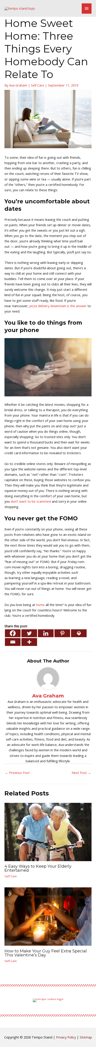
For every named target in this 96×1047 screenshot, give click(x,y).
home (40, 604)
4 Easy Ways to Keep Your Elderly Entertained (37, 868)
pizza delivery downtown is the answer (58, 306)
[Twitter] (29, 633)
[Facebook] (13, 633)
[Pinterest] (62, 633)
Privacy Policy (66, 1037)
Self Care (37, 85)
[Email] (13, 642)
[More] (29, 642)
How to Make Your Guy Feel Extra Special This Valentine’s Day (45, 953)
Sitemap (86, 1037)
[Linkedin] (46, 633)
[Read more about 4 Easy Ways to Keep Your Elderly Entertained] (48, 831)
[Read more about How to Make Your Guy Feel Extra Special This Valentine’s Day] (48, 916)
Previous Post (17, 772)
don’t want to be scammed (31, 501)
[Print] (79, 633)
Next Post (81, 772)
